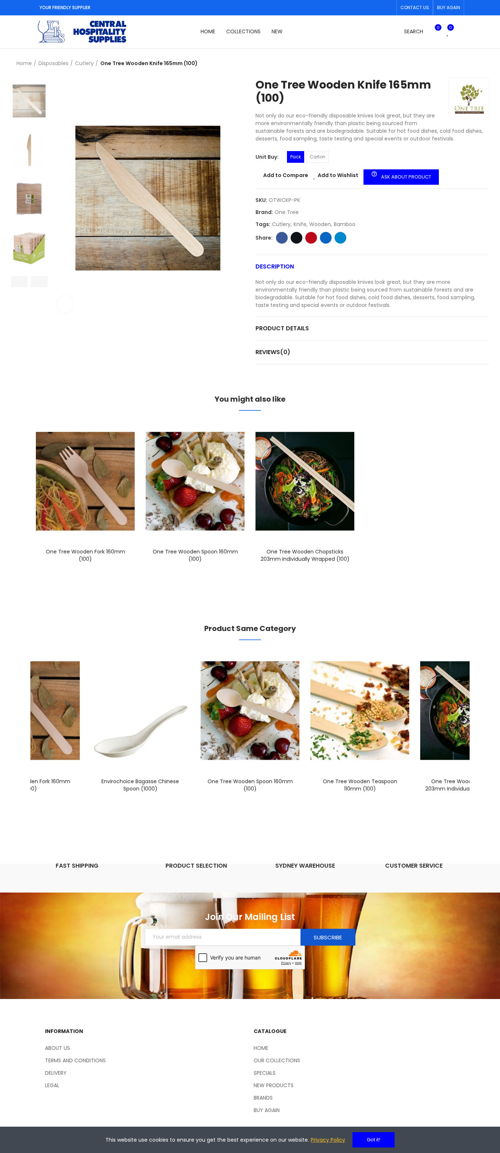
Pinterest (311, 238)
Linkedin (326, 238)
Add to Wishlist (338, 175)
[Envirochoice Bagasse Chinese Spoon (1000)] (140, 710)
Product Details (282, 328)
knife (300, 224)
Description (274, 266)
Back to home (474, 63)
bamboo (344, 224)
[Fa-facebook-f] (377, 8)
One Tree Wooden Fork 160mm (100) (85, 555)
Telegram (340, 238)
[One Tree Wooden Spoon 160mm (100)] (195, 481)
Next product (483, 63)
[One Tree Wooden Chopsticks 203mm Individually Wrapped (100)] (304, 481)
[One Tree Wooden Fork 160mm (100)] (85, 481)
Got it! (373, 1139)
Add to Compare (285, 175)
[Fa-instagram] (389, 8)
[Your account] (460, 32)
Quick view (116, 462)
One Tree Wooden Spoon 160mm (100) (195, 555)
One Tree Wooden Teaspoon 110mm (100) (360, 785)
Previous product (465, 63)
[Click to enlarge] (65, 304)
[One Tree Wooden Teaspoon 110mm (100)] (359, 710)
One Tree (287, 212)
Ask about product (401, 175)
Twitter (296, 238)
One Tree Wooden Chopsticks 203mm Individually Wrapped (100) (305, 555)
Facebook (282, 238)
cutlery (281, 224)
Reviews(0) (272, 352)
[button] (414, 7)
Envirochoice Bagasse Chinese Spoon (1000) (140, 785)
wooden (320, 224)
